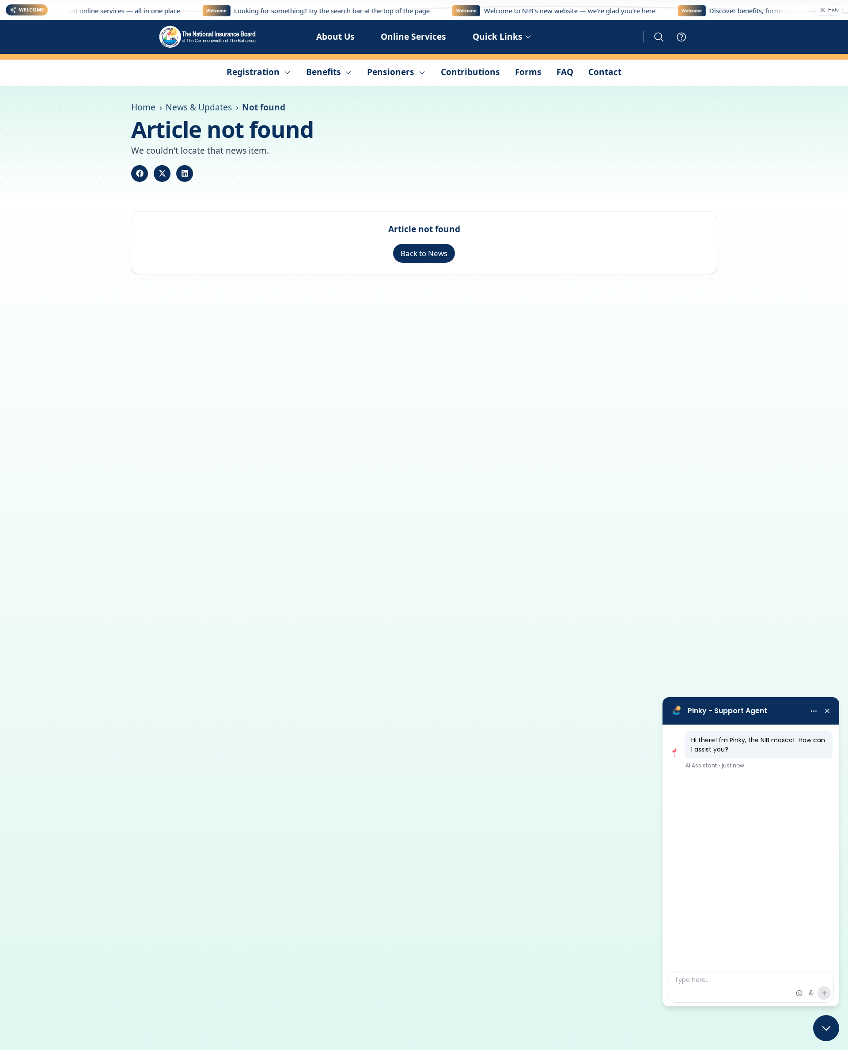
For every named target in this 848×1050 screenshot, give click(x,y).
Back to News (424, 253)
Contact (604, 72)
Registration (253, 72)
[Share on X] (162, 173)
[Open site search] (658, 37)
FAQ (564, 72)
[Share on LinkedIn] (184, 173)
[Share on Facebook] (139, 173)
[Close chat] (826, 1028)
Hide (833, 9)
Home (143, 107)
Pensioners (390, 72)
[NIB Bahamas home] (208, 37)
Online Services (413, 36)
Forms (528, 72)
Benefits (323, 72)
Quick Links (497, 36)
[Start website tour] (681, 37)
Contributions (470, 72)
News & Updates (199, 107)
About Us (335, 36)
